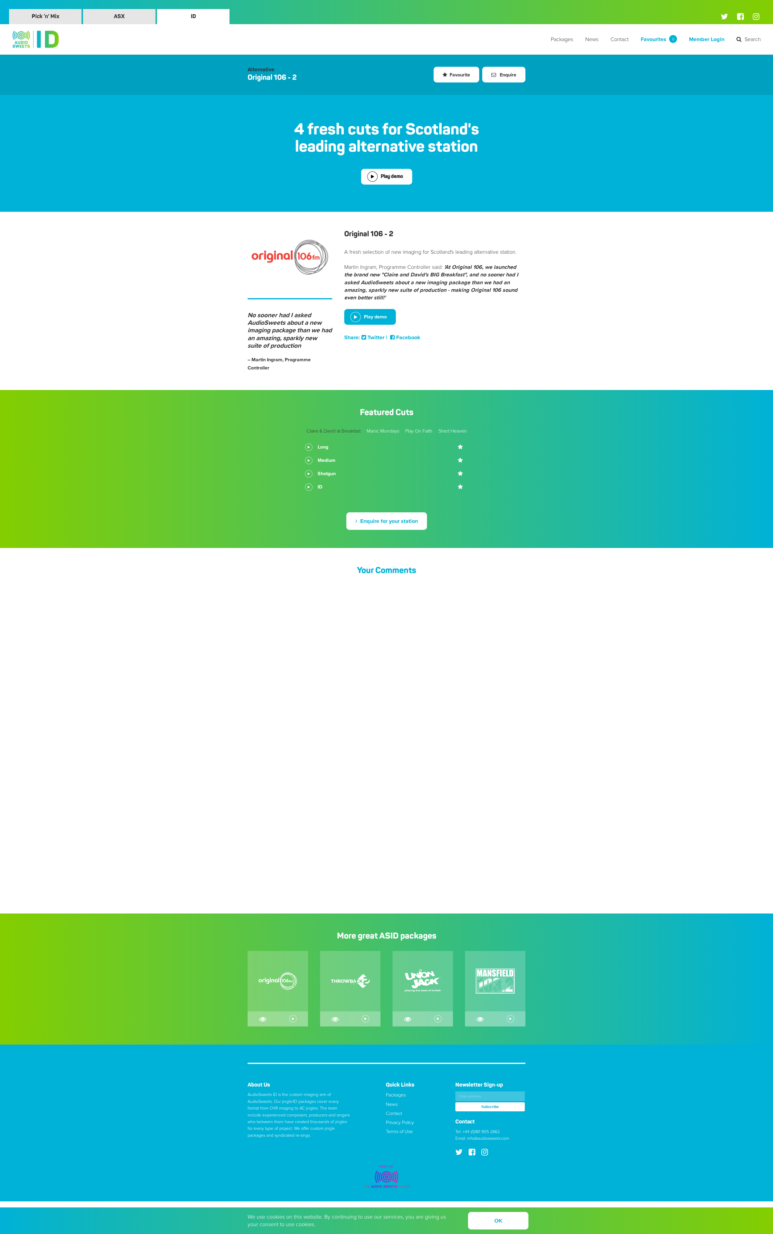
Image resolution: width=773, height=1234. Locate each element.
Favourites (657, 39)
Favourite (460, 75)
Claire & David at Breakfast (333, 431)
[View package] (263, 1018)
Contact (620, 39)
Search (753, 39)
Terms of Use (399, 1132)
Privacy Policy (400, 1123)
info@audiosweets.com (488, 1138)
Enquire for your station (388, 521)
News (591, 39)
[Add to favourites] (460, 447)
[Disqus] (386, 660)
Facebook (407, 337)
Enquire (507, 75)
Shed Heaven (452, 431)
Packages (562, 39)
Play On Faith (418, 431)
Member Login (706, 39)
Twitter (375, 337)
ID (193, 16)
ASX (119, 16)
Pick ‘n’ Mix (45, 16)
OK (498, 1221)
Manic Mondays (383, 431)
